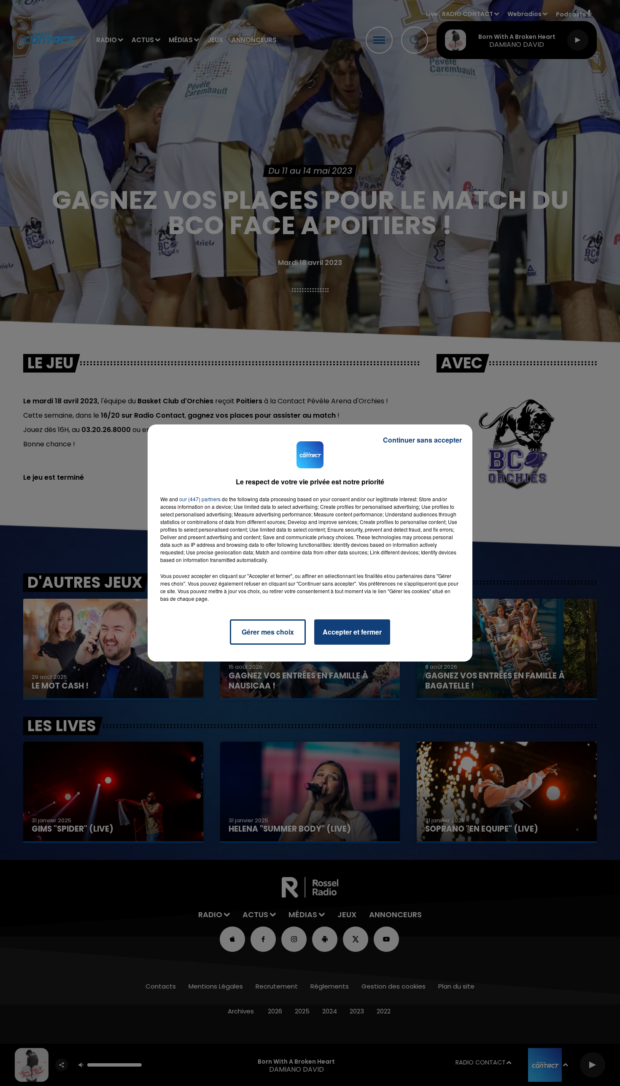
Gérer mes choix (268, 632)
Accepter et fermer (352, 632)
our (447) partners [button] (200, 498)
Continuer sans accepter (422, 440)
